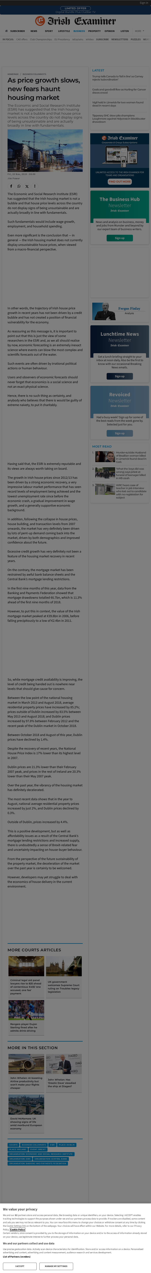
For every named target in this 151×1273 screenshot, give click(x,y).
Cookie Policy (17, 1229)
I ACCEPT (19, 1266)
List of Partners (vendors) (16, 1256)
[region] (75, 1238)
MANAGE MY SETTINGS (56, 1266)
